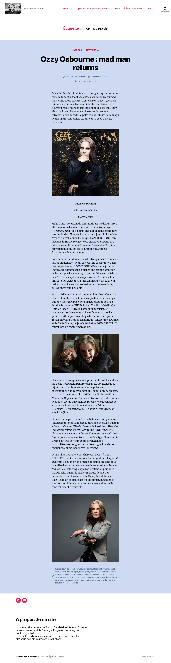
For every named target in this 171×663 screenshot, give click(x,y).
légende (87, 574)
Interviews (92, 8)
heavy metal (104, 571)
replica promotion (71, 580)
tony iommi (59, 583)
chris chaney (60, 571)
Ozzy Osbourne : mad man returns (86, 63)
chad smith (110, 569)
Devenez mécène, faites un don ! (128, 8)
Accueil (65, 8)
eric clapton (84, 571)
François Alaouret (77, 77)
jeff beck (68, 574)
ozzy (69, 577)
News (105, 8)
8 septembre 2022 (99, 77)
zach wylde (73, 583)
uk (66, 583)
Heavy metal (92, 50)
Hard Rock (77, 50)
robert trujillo (85, 580)
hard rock (94, 571)
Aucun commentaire (87, 81)
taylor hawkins (108, 580)
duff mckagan (72, 571)
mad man (96, 574)
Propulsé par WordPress (53, 656)
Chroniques (76, 8)
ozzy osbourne (78, 577)
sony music (97, 580)
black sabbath (99, 569)
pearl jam (105, 577)
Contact (150, 8)
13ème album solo (63, 569)
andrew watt (77, 569)
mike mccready (107, 574)
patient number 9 (93, 577)
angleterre (87, 569)
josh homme (78, 574)
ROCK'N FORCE (31, 656)
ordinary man (60, 577)
